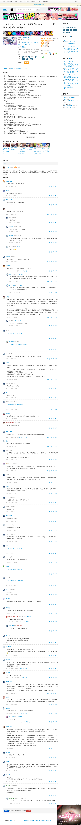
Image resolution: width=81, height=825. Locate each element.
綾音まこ (24, 42)
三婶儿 (7, 497)
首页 (4, 1)
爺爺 (7, 450)
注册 (28, 811)
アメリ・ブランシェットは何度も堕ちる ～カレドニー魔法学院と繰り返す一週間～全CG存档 (71, 83)
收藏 (26, 68)
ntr (65, 104)
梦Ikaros (11, 226)
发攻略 (5, 68)
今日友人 (8, 534)
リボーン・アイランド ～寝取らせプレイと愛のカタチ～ (37, 151)
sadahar (8, 774)
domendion (9, 681)
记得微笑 (8, 608)
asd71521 (8, 635)
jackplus (8, 761)
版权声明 (26, 820)
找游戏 (9, 1)
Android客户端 (23, 271)
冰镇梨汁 (8, 598)
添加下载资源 (19, 68)
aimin (10, 320)
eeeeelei (8, 785)
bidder (7, 190)
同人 (68, 27)
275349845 (9, 199)
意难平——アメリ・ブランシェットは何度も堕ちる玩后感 (71, 43)
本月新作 (26, 1)
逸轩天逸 (8, 708)
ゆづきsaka (12, 285)
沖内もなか (30, 42)
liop (7, 545)
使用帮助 (37, 820)
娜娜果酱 (8, 752)
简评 (5, 163)
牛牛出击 (8, 672)
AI (27, 59)
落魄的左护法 (9, 401)
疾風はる (36, 42)
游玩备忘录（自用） (69, 100)
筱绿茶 (7, 566)
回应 (52, 186)
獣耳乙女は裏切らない (14, 148)
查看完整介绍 (30, 137)
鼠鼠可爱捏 (9, 659)
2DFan (5, 10)
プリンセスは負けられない (29, 148)
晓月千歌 (8, 383)
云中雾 (7, 167)
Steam (26, 62)
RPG (64, 27)
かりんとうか (27, 44)
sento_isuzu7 (9, 353)
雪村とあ (20, 44)
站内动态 (33, 1)
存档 (23, 59)
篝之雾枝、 (9, 413)
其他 (31, 59)
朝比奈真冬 (9, 463)
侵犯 (67, 30)
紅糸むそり (24, 46)
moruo (7, 557)
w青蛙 (7, 362)
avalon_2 (11, 341)
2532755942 (9, 515)
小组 (39, 1)
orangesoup (9, 181)
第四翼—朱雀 (9, 297)
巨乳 (75, 27)
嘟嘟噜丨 (8, 441)
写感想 (11, 68)
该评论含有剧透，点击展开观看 (15, 333)
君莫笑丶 (8, 486)
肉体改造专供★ (68, 105)
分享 (56, 186)
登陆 (6, 811)
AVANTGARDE (25, 37)
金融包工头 (9, 474)
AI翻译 (75, 30)
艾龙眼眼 (8, 256)
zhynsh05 (8, 646)
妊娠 (71, 30)
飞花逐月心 (9, 726)
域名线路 (48, 820)
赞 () (48, 214)
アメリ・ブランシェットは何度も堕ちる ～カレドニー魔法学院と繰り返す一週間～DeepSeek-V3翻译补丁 (71, 77)
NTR (71, 27)
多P (64, 30)
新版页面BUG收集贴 (39, 5)
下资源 (15, 1)
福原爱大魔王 (9, 265)
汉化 (64, 32)
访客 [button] (76, 1)
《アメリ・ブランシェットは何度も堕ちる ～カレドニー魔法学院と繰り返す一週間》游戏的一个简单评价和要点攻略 (71, 50)
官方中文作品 (67, 107)
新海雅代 (24, 48)
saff (7, 209)
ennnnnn (11, 274)
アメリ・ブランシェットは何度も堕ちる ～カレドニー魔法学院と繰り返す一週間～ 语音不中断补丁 (71, 64)
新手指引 (32, 820)
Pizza (23, 41)
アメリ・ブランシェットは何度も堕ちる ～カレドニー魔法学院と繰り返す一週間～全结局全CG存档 (71, 70)
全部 (70, 36)
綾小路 (7, 697)
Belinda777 (9, 432)
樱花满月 (11, 217)
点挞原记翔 (12, 716)
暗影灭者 (8, 506)
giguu (7, 392)
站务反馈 (43, 820)
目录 (21, 1)
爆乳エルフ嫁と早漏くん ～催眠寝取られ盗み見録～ (21, 150)
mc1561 (8, 578)
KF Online (45, 1)
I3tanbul (8, 525)
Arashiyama (9, 422)
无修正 (68, 32)
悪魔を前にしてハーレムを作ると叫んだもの (6, 150)
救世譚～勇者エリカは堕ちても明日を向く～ (45, 150)
